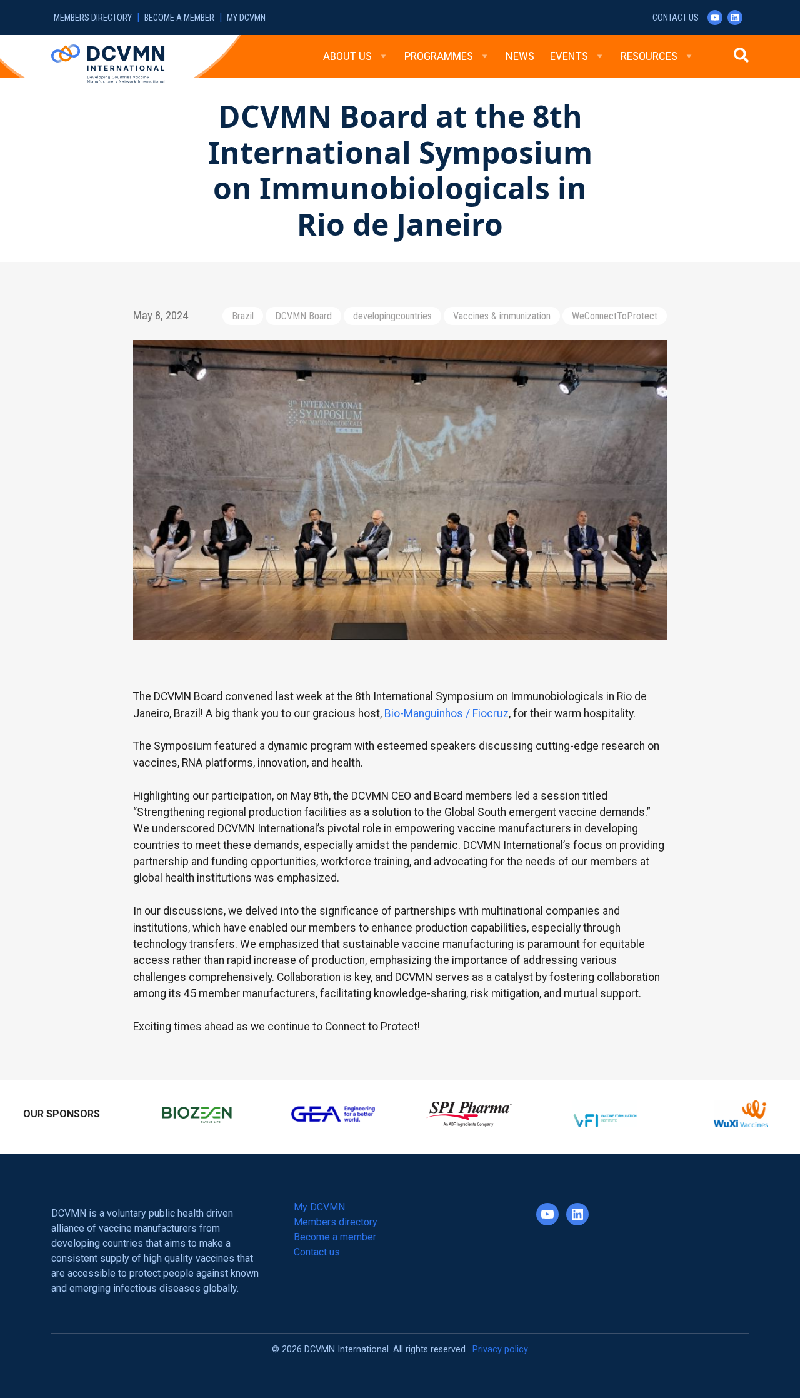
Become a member (179, 18)
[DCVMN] (108, 63)
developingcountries (392, 316)
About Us (347, 56)
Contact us (675, 18)
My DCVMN (246, 18)
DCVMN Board (303, 316)
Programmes (438, 56)
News (520, 56)
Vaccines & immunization (502, 316)
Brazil (243, 316)
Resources (649, 56)
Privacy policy (500, 1344)
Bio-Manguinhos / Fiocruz (446, 713)
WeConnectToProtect (615, 316)
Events (569, 56)
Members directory (93, 18)
